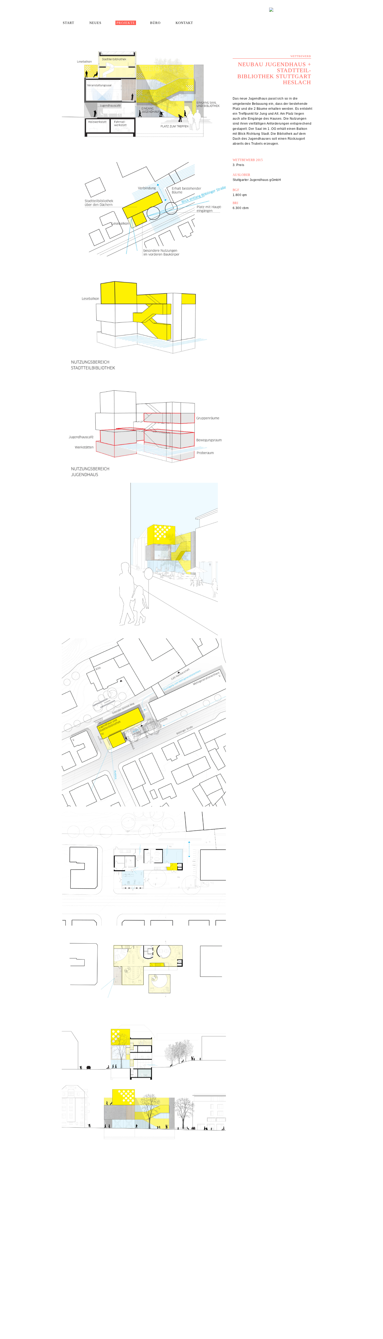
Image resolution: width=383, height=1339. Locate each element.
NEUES (95, 23)
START (68, 23)
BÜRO (155, 23)
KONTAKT (184, 23)
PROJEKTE (125, 23)
